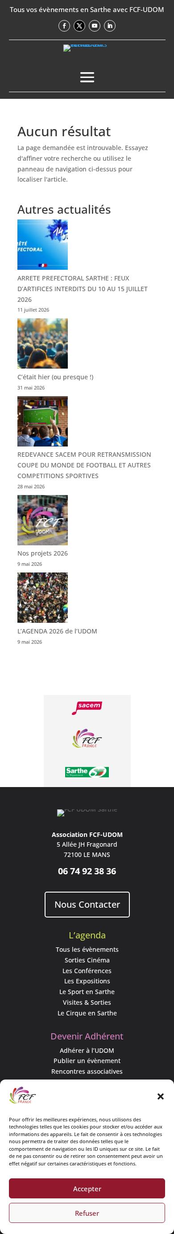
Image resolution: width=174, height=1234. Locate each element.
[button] (160, 1096)
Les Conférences (87, 970)
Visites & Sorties (87, 1002)
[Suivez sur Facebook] (64, 26)
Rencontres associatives (87, 1071)
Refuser (87, 1213)
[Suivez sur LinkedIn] (110, 26)
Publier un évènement (87, 1060)
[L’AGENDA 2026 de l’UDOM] (42, 599)
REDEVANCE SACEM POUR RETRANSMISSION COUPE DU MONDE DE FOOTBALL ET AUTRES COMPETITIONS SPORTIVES (84, 465)
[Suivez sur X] (79, 26)
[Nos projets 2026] (42, 521)
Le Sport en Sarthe (87, 991)
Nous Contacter (87, 904)
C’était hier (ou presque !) (55, 377)
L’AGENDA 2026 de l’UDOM (57, 631)
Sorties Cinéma (87, 960)
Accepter (87, 1188)
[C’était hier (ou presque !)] (42, 345)
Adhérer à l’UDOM (87, 1050)
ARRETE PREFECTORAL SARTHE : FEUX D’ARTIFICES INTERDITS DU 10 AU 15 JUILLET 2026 (82, 289)
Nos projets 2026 (42, 553)
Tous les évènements (87, 949)
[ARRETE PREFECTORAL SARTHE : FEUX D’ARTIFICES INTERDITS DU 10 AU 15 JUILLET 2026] (42, 246)
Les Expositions (87, 981)
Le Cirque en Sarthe (87, 1013)
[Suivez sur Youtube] (94, 26)
